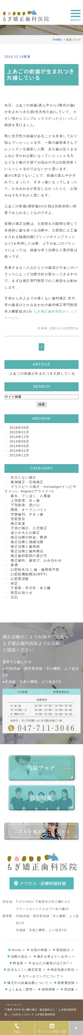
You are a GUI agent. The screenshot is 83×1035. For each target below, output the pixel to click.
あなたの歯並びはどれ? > (52, 963)
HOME (57, 39)
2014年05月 (19, 441)
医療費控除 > (68, 983)
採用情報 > (50, 989)
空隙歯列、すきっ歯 (27, 514)
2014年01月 (19, 450)
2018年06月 (19, 427)
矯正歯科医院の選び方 (29, 556)
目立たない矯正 (23, 477)
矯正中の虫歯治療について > (29, 983)
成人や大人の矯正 (25, 532)
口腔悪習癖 (20, 579)
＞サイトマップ (13, 1005)
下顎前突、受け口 (25, 505)
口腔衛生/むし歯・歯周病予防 (35, 569)
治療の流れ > (21, 956)
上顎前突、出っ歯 (25, 500)
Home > (18, 950)
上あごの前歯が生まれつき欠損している (42, 373)
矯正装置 (18, 523)
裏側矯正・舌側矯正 (27, 482)
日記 (14, 597)
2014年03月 (19, 446)
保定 (14, 583)
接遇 (14, 565)
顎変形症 (18, 519)
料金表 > (20, 963)
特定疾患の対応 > (64, 969)
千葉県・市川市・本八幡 (31, 588)
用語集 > (71, 989)
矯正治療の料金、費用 (29, 537)
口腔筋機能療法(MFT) (29, 574)
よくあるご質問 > (22, 989)
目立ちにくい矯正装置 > (26, 969)
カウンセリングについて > (42, 976)
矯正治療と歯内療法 (27, 551)
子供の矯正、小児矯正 (29, 528)
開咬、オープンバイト (29, 509)
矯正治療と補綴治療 (27, 542)
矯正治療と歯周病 (25, 546)
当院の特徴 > (40, 950)
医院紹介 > (64, 950)
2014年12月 (19, 437)
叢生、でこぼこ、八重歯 (31, 496)
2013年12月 (19, 455)
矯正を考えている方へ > (56, 956)
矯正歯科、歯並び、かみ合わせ (36, 560)
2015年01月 (19, 432)
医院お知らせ (22, 592)
